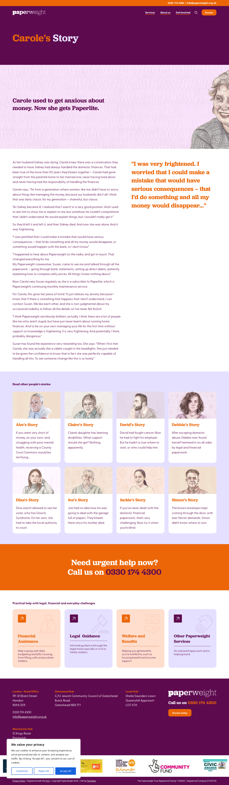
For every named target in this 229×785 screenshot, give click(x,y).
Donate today (179, 712)
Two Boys (91, 780)
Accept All (65, 771)
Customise (22, 771)
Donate (209, 12)
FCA (47, 780)
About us (165, 12)
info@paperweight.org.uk (201, 3)
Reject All (44, 771)
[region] (43, 758)
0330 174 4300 (176, 3)
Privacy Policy (19, 780)
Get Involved (183, 12)
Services (150, 12)
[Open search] (196, 12)
